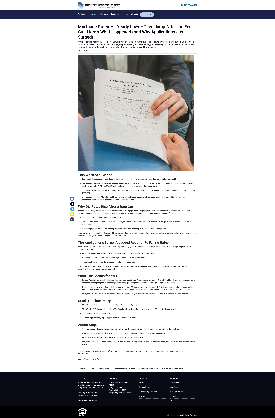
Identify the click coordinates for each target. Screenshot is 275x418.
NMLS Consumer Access (87, 400)
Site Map (142, 396)
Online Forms (175, 396)
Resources (115, 14)
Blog (126, 14)
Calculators (103, 14)
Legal (141, 382)
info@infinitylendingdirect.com (120, 393)
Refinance (92, 14)
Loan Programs (175, 382)
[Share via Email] (72, 214)
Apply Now (147, 15)
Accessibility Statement (148, 392)
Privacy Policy (144, 387)
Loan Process (175, 387)
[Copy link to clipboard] (72, 219)
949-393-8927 (190, 5)
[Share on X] (72, 204)
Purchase (81, 14)
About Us (134, 14)
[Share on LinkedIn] (72, 209)
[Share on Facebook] (72, 199)
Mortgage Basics (176, 392)
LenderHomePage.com (188, 415)
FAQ (171, 401)
